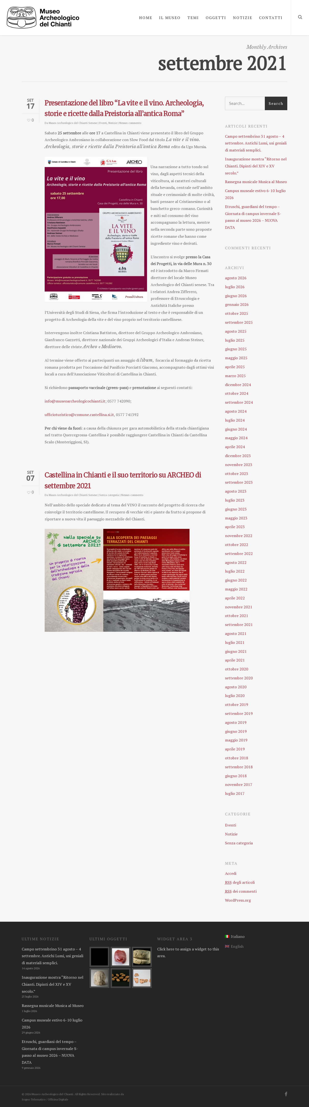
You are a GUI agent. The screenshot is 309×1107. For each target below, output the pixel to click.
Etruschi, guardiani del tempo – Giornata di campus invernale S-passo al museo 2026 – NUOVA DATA (253, 217)
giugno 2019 (236, 731)
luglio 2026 (235, 286)
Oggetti (216, 17)
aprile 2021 (235, 660)
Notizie (242, 17)
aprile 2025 (235, 366)
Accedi (230, 873)
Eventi (103, 123)
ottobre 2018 (236, 758)
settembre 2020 (239, 678)
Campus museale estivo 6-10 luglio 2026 (255, 194)
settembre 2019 (239, 713)
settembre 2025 (239, 322)
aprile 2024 (235, 446)
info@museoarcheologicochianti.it (75, 401)
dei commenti (241, 891)
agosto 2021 (235, 633)
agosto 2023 (235, 491)
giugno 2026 (236, 295)
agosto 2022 (235, 562)
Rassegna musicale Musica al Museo (256, 181)
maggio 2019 (236, 740)
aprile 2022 (235, 598)
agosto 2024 (235, 411)
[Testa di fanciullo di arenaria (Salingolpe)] (100, 978)
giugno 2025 (236, 349)
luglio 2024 (235, 420)
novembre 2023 (238, 464)
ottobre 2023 (236, 473)
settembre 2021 (239, 624)
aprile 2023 (235, 526)
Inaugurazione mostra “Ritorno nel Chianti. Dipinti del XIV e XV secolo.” (256, 166)
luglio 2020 (235, 695)
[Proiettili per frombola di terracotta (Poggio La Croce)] (121, 978)
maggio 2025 (236, 357)
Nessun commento (130, 123)
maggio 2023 (236, 518)
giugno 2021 (236, 651)
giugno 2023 (236, 509)
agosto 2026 (235, 277)
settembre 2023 (239, 482)
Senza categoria (109, 495)
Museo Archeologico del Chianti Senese (73, 123)
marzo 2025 (235, 375)
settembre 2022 (239, 553)
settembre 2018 (239, 766)
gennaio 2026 (237, 304)
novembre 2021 (238, 607)
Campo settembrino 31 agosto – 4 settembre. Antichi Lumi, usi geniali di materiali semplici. (256, 143)
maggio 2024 (236, 437)
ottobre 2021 (236, 615)
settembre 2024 (239, 402)
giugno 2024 (236, 429)
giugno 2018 (236, 775)
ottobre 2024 (236, 393)
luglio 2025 (235, 340)
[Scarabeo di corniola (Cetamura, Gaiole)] (121, 957)
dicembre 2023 (238, 455)
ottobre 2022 (236, 544)
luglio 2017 (235, 793)
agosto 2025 (235, 331)
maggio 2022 (236, 589)
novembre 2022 (238, 535)
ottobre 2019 (236, 704)
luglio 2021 (235, 642)
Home (145, 17)
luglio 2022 (235, 571)
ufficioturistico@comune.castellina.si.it (79, 414)
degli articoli (240, 882)
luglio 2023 (235, 500)
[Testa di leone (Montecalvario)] (142, 957)
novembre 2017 (238, 784)
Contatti (271, 17)
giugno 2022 (236, 580)
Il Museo (170, 17)
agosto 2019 (235, 722)
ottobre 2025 (236, 313)
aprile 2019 (235, 749)
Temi (193, 17)
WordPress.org (238, 900)
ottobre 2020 (236, 669)
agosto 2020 (235, 687)
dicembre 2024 (238, 384)
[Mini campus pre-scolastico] (100, 957)
